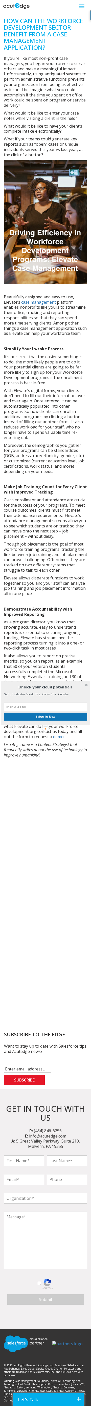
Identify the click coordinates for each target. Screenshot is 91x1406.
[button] (45, 687)
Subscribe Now (45, 716)
